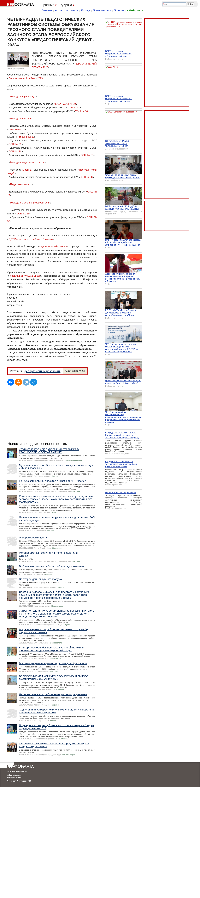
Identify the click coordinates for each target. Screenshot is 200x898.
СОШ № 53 (73, 107)
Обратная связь (14, 775)
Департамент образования (42, 371)
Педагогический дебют (53, 246)
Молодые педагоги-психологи (27, 162)
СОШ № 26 (15, 151)
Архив (59, 10)
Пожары (119, 10)
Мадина (26, 169)
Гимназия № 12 (25, 136)
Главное (47, 10)
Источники (71, 10)
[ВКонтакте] (10, 382)
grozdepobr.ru (18, 69)
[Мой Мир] (33, 382)
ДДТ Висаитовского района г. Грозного (31, 239)
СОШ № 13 (23, 213)
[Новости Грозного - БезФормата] (17, 3)
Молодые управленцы (22, 96)
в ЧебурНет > (135, 10)
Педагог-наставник (20, 184)
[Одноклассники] (18, 382)
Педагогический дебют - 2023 (26, 78)
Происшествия (102, 10)
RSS (29, 781)
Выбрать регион (14, 777)
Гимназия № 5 (17, 129)
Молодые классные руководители (29, 202)
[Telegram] (26, 382)
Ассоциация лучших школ (24, 275)
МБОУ (57, 104)
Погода (85, 10)
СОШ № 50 (87, 155)
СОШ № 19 (69, 104)
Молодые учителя (20, 118)
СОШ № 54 (81, 111)
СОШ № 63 (86, 177)
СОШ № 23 (15, 144)
